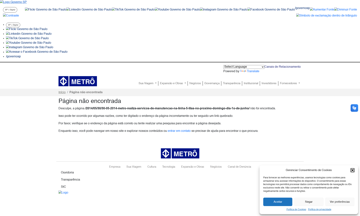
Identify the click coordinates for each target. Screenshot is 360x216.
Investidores (269, 83)
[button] (352, 170)
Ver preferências (340, 201)
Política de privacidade (319, 209)
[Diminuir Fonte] (345, 10)
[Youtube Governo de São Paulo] (28, 42)
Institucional (251, 83)
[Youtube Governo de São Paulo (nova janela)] (177, 10)
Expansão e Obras (172, 83)
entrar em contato (179, 131)
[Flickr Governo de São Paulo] (26, 29)
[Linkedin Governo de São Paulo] (29, 33)
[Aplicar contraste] (11, 16)
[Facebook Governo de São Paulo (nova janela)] (271, 10)
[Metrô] (77, 81)
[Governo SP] (13, 2)
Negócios (195, 83)
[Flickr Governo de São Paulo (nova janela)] (45, 10)
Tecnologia (168, 166)
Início (62, 92)
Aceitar (278, 201)
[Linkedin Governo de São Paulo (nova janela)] (89, 10)
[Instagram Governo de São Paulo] (223, 10)
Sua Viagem (146, 83)
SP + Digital (10, 10)
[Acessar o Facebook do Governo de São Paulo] (37, 52)
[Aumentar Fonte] (322, 10)
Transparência (231, 83)
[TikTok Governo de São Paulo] (27, 38)
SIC (63, 186)
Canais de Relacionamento (282, 66)
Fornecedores (289, 83)
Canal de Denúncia (239, 166)
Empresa (114, 166)
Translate (253, 71)
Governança (212, 83)
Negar (309, 201)
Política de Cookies (296, 209)
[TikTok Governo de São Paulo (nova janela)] (133, 10)
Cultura (151, 166)
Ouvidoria (67, 172)
